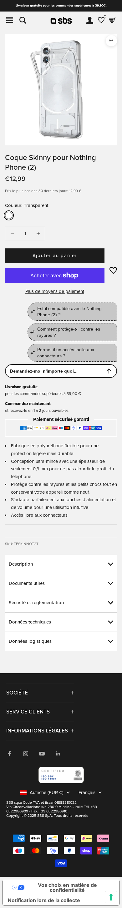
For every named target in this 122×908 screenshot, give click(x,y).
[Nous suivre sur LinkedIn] (58, 753)
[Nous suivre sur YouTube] (42, 753)
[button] (113, 270)
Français (87, 792)
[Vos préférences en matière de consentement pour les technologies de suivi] (111, 897)
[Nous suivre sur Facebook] (9, 753)
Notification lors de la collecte (44, 900)
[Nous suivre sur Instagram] (26, 753)
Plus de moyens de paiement (54, 291)
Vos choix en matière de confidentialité (67, 887)
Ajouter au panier (55, 255)
